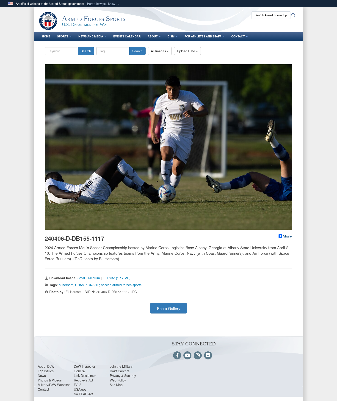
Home (46, 36)
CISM (171, 36)
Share (287, 236)
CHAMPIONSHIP (87, 284)
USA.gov (80, 389)
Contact (238, 36)
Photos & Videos (50, 380)
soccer (105, 284)
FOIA (77, 384)
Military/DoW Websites (54, 384)
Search (86, 51)
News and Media (90, 36)
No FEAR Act (83, 394)
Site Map (116, 384)
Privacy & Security (123, 375)
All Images (159, 51)
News (42, 375)
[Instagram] (198, 355)
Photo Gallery (168, 308)
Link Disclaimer (85, 375)
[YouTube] (187, 355)
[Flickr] (208, 355)
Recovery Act (83, 380)
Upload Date (186, 51)
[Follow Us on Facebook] (177, 355)
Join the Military (121, 366)
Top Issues (46, 371)
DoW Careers (120, 371)
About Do (44, 366)
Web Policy (118, 380)
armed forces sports (126, 284)
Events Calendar (127, 36)
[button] (103, 3)
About (152, 36)
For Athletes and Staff (203, 36)
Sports (62, 36)
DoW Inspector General (84, 368)
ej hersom (66, 284)
